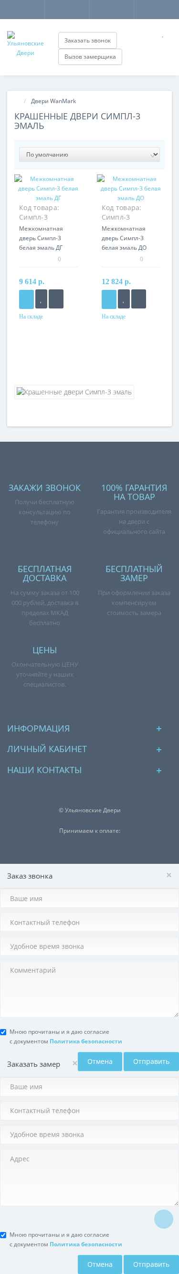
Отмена (100, 1061)
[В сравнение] (56, 298)
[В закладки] (41, 298)
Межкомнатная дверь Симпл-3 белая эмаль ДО (124, 238)
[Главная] (17, 101)
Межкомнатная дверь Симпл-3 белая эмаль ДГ (41, 238)
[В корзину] (26, 299)
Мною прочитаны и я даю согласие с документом (66, 1036)
